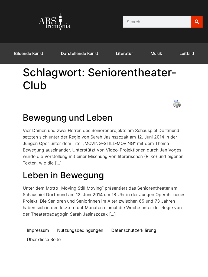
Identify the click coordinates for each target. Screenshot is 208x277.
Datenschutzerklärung (133, 230)
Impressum (38, 230)
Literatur (124, 53)
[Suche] (197, 22)
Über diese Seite (44, 239)
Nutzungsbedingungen (80, 230)
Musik (156, 53)
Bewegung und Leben (67, 117)
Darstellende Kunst (79, 53)
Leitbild (187, 53)
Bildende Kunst (28, 53)
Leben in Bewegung (63, 175)
